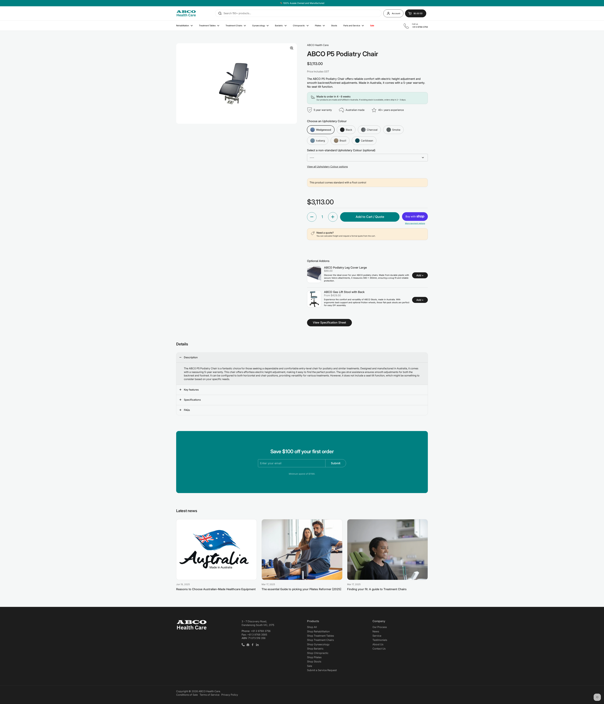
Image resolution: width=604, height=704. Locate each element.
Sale (309, 665)
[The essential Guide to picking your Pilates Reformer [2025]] (302, 549)
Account (396, 13)
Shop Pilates (314, 657)
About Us (377, 644)
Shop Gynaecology (318, 644)
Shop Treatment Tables (320, 635)
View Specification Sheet (329, 322)
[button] (311, 217)
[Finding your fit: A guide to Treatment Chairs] (387, 549)
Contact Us (379, 648)
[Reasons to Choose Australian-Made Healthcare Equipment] (216, 549)
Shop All (312, 627)
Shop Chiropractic (317, 653)
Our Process (379, 627)
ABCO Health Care (209, 691)
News (375, 631)
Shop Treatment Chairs (320, 640)
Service (376, 635)
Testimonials (379, 640)
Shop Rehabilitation (318, 631)
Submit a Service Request (322, 670)
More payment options (415, 223)
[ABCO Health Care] (186, 13)
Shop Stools (314, 661)
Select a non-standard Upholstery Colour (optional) (341, 150)
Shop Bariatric (315, 648)
